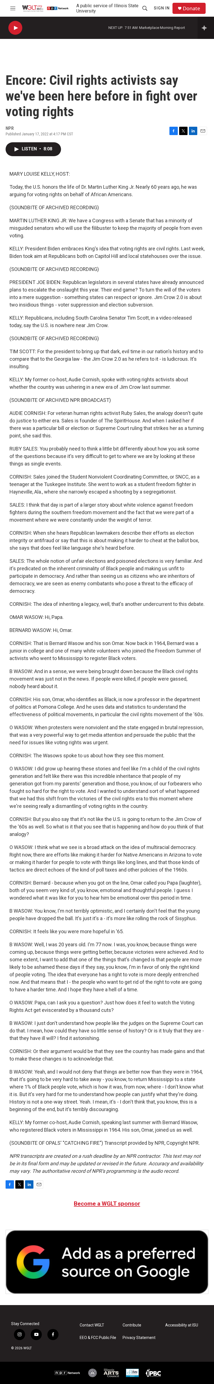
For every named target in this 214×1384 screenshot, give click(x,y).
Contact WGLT (92, 1325)
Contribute (132, 1325)
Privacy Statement (139, 1338)
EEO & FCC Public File (98, 1338)
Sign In (162, 8)
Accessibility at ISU (181, 1325)
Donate (191, 8)
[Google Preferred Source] (107, 1261)
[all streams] (206, 28)
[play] (15, 28)
